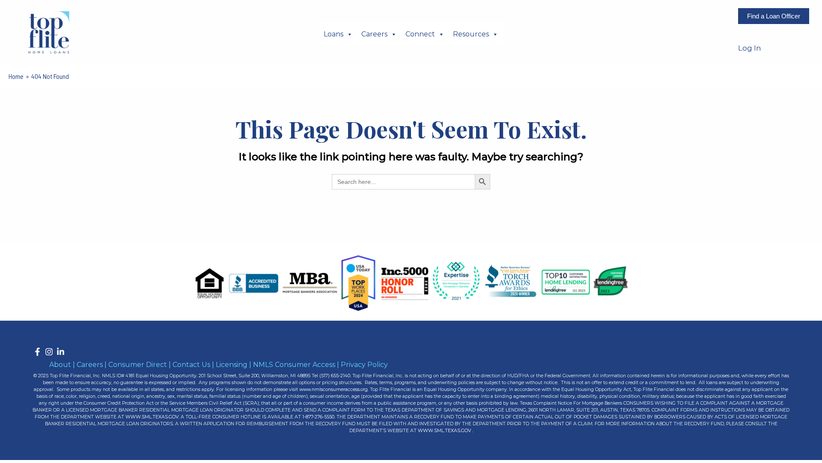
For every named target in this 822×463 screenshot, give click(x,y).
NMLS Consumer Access (294, 365)
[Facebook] (37, 351)
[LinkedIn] (60, 351)
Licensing (231, 365)
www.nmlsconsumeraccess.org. (334, 389)
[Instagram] (49, 351)
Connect (420, 34)
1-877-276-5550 (317, 417)
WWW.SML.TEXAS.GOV (152, 417)
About (60, 365)
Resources (471, 34)
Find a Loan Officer (773, 16)
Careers (374, 34)
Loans (333, 34)
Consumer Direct (137, 365)
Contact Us (191, 365)
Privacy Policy (364, 365)
